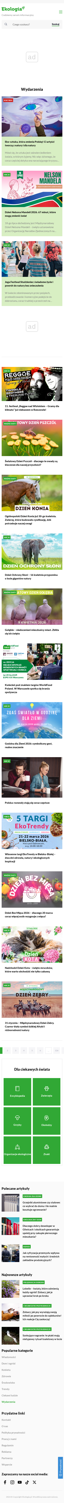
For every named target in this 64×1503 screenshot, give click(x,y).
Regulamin (8, 1445)
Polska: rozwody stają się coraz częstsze (27, 802)
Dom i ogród (8, 1363)
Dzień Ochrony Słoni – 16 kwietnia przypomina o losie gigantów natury (31, 576)
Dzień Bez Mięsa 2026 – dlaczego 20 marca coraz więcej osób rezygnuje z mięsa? (29, 914)
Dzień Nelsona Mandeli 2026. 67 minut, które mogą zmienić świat (30, 214)
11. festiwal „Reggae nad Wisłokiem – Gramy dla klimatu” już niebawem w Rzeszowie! (32, 408)
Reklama (6, 1452)
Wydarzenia (8, 1402)
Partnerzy (7, 1458)
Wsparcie (7, 1464)
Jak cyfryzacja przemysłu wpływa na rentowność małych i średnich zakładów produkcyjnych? (41, 1256)
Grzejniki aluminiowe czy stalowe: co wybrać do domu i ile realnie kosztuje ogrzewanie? (41, 1206)
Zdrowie (6, 1376)
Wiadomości (9, 1357)
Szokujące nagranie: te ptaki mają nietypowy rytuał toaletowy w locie (42, 1337)
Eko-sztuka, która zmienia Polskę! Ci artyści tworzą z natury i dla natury (29, 143)
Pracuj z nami (9, 1439)
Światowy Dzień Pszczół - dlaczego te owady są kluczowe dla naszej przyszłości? (31, 463)
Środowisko (8, 1382)
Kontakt (6, 1420)
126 (56, 1050)
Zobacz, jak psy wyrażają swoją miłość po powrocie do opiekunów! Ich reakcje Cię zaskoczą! (42, 1316)
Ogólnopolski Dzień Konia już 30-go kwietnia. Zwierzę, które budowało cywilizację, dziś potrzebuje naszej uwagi (30, 520)
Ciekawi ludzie (10, 1395)
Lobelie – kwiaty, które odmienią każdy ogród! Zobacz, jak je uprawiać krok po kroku (41, 1292)
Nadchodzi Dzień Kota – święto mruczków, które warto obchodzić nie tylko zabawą (29, 969)
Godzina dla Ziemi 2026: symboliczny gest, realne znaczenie (28, 745)
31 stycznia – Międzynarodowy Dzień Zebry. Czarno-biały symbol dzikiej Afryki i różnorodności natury (29, 1026)
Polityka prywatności (13, 1432)
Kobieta (6, 1370)
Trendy (6, 1389)
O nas (5, 1426)
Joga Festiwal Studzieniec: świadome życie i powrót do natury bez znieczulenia (29, 283)
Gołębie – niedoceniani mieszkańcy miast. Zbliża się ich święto (32, 631)
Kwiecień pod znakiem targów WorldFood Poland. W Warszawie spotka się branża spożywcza (28, 688)
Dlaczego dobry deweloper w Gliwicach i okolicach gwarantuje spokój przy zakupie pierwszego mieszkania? (41, 1231)
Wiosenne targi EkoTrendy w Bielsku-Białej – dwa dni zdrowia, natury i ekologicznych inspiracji (30, 858)
